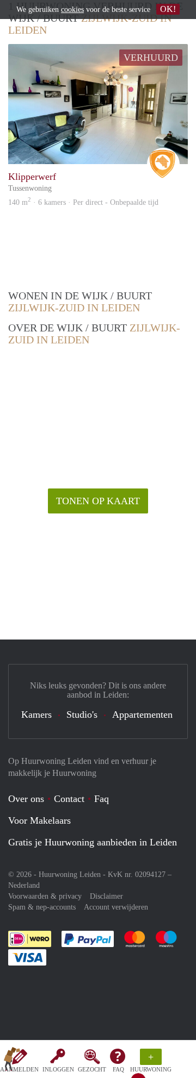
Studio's (81, 714)
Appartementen (142, 714)
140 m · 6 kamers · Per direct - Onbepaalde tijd (83, 202)
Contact (69, 798)
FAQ (118, 1069)
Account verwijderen (116, 907)
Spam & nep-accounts (42, 907)
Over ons (26, 798)
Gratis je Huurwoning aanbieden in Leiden (92, 842)
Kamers (36, 714)
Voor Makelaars (39, 820)
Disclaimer (106, 896)
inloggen (58, 1069)
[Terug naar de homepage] (12, 1061)
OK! (168, 9)
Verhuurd (151, 57)
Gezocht (92, 1069)
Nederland (24, 885)
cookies (72, 9)
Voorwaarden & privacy (45, 896)
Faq (101, 798)
